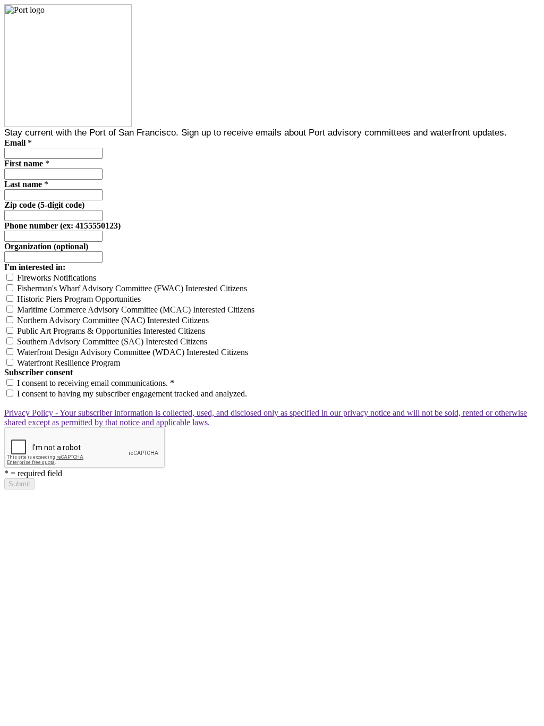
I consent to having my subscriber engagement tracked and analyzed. (131, 393)
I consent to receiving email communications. (94, 382)
